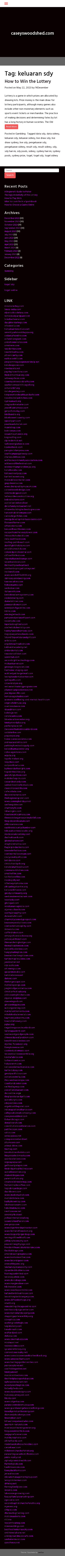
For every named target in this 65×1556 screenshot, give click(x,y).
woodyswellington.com (16, 1385)
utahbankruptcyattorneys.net (19, 568)
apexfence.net (12, 1542)
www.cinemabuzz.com (16, 1339)
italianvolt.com (12, 591)
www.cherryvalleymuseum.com (20, 486)
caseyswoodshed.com (15, 1116)
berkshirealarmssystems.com (19, 595)
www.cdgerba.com (14, 1401)
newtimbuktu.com (14, 352)
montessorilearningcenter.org (19, 1428)
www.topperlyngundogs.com (19, 1234)
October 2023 (11, 225)
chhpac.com (10, 1510)
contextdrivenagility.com (17, 926)
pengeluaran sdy (37, 143)
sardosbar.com (11, 588)
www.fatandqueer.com (16, 1260)
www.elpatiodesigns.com (17, 1392)
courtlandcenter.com (15, 1083)
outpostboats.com (14, 765)
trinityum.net (11, 1372)
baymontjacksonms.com (17, 1018)
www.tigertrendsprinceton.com (21, 1228)
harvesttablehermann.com (18, 513)
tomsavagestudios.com (16, 696)
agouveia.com (11, 1500)
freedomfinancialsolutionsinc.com (22, 1247)
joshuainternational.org (16, 1218)
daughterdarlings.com (15, 322)
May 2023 (9, 241)
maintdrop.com (12, 427)
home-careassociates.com (18, 739)
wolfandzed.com (13, 1333)
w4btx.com (10, 641)
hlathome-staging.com (16, 670)
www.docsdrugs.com (15, 1280)
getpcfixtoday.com (14, 411)
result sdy (31, 147)
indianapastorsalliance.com (18, 1110)
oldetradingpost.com (15, 493)
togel (29, 156)
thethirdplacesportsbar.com (19, 1378)
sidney (32, 151)
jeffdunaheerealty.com (16, 1241)
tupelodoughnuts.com (16, 624)
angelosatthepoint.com (16, 1106)
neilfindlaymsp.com (14, 1087)
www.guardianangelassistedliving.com (24, 1408)
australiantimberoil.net (16, 503)
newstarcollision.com (15, 654)
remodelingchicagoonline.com (20, 1306)
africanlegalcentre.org (16, 886)
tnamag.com (10, 1149)
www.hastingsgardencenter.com (21, 1362)
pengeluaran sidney (15, 147)
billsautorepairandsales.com (18, 1421)
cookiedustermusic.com (16, 1050)
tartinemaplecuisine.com (17, 959)
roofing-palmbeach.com (17, 542)
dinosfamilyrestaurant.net (17, 506)
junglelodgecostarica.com (18, 988)
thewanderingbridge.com (17, 942)
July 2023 (8, 234)
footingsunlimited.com (16, 1274)
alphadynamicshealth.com (17, 1460)
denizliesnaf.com (13, 1123)
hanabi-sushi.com (13, 1329)
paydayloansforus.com (16, 372)
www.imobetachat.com (16, 1195)
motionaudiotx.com (14, 1516)
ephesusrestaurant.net (16, 1382)
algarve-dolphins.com (15, 998)
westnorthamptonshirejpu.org (20, 467)
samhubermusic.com (14, 1539)
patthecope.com (13, 1129)
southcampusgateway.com (18, 454)
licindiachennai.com (14, 319)
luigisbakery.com (13, 1326)
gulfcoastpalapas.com (15, 1165)
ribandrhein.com (12, 709)
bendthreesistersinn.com (17, 1041)
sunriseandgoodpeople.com (19, 1034)
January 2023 (10, 254)
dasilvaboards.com (14, 837)
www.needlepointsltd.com (18, 1290)
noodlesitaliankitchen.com (18, 398)
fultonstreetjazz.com (15, 473)
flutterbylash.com (13, 1464)
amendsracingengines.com (18, 1254)
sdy (54, 147)
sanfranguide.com (13, 805)
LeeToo (41, 1552)
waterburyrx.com (13, 1100)
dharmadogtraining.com (16, 1513)
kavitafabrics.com (13, 1057)
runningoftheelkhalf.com (17, 1237)
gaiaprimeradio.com (14, 972)
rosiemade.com (12, 621)
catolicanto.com (13, 716)
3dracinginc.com (12, 811)
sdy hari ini (10, 151)
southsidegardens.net (15, 1369)
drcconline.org (12, 1093)
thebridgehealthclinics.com (18, 1169)
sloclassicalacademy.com (17, 834)
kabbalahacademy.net (15, 647)
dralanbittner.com (13, 601)
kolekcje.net (11, 713)
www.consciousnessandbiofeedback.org (25, 1355)
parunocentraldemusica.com (19, 1405)
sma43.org (9, 1303)
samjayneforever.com (15, 1434)
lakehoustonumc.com (15, 1205)
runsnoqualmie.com (14, 1277)
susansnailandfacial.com (16, 1221)
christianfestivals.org (15, 991)
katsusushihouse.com (15, 890)
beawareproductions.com (17, 923)
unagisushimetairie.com (16, 404)
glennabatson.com (14, 841)
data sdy (40, 134)
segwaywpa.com (13, 1162)
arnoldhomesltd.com (15, 549)
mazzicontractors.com (16, 1375)
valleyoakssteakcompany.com (20, 1113)
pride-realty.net (12, 1457)
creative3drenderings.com (18, 1182)
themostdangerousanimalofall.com (22, 818)
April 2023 (9, 244)
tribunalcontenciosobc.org (18, 831)
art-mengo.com (12, 968)
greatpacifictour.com (15, 1073)
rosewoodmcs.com (14, 1346)
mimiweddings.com (14, 1526)
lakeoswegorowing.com (17, 1493)
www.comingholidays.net (17, 801)
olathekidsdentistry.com (17, 627)
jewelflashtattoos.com (16, 408)
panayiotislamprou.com (16, 450)
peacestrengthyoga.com (17, 1244)
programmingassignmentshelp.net (21, 362)
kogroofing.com (12, 437)
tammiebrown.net (13, 975)
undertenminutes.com (15, 342)
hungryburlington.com (15, 952)
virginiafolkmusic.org (15, 703)
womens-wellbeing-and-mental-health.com (27, 700)
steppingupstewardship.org (18, 1316)
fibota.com (10, 1398)
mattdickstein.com (14, 1198)
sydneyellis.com (12, 680)
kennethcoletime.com (16, 949)
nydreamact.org (12, 401)
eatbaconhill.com (13, 358)
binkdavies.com (12, 860)
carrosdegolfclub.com (15, 516)
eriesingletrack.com (14, 614)
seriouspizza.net (12, 1136)
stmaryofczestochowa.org (18, 936)
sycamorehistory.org (15, 1349)
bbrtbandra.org (12, 414)
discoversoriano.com (15, 795)
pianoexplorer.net (13, 1365)
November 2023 (12, 221)
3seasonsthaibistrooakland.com (20, 729)
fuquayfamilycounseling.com (19, 1497)
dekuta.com (10, 1336)
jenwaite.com (11, 1474)
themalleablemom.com (16, 946)
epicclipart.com (12, 421)
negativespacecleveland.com (19, 1028)
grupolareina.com (13, 483)
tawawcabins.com (13, 581)
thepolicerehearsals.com (17, 821)
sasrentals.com (12, 657)
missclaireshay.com (14, 306)
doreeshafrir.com (13, 916)
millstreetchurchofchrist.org (19, 1451)
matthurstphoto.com (15, 1437)
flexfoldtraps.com (13, 1251)
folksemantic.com (13, 585)
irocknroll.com (11, 572)
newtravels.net (12, 368)
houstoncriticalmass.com (17, 814)
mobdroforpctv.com (15, 778)
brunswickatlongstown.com (18, 955)
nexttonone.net (12, 1211)
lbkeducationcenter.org (16, 719)
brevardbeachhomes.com (17, 529)
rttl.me (8, 1519)
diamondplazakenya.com (17, 1415)
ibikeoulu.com (11, 929)
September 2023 (12, 228)
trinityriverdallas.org (14, 723)
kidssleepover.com (14, 365)
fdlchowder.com (13, 1287)
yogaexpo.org (11, 736)
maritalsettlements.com (16, 1011)
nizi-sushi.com (11, 965)
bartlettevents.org (14, 477)
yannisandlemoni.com (15, 604)
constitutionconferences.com (20, 1126)
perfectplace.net (13, 726)
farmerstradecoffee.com (17, 1185)
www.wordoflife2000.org (17, 575)
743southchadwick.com (16, 536)
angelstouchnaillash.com (17, 644)
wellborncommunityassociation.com (23, 460)
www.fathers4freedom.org (18, 1231)
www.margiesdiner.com (16, 1283)
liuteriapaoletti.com (15, 1031)
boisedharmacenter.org (16, 749)
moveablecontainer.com (17, 480)
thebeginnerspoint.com (16, 798)
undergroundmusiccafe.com (18, 1536)
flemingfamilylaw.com (15, 1487)
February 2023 (11, 251)
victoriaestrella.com (14, 1077)
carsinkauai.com (12, 1447)
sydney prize (18, 156)
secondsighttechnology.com (19, 660)
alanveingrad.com (13, 1001)
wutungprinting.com (15, 1008)
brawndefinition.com (15, 850)
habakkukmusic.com (14, 1208)
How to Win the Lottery (28, 81)
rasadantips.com (12, 349)
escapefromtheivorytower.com (20, 532)
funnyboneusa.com (14, 1047)
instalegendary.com (14, 391)
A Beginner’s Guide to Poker (17, 192)
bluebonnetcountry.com (17, 417)
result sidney (44, 147)
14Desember (41, 88)
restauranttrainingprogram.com (20, 686)
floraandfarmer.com (14, 522)
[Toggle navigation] (6, 3)
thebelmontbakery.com (16, 375)
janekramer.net (12, 962)
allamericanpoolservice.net (18, 690)
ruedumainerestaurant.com (18, 896)
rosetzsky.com (12, 900)
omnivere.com (11, 345)
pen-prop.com (11, 1224)
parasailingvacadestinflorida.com (21, 1454)
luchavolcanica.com (14, 1060)
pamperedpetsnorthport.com (19, 618)
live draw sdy (43, 138)
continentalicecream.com (17, 854)
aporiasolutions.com (15, 1159)
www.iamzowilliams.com (17, 1359)
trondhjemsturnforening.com (19, 1411)
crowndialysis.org (13, 683)
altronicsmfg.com (13, 355)
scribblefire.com (12, 732)
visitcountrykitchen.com (17, 995)
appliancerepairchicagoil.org (19, 385)
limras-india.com (12, 309)
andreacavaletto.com (15, 742)
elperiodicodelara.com (16, 313)
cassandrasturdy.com (15, 782)
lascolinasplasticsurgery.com (19, 1296)
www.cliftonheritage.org (17, 1300)
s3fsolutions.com (13, 526)
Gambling (20, 134)
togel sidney (51, 156)
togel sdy (38, 156)
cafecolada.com (12, 791)
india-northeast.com (15, 539)
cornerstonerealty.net (16, 1352)
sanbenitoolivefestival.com (18, 785)
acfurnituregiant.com (15, 339)
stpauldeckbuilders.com (16, 1270)
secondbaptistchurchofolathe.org (22, 1503)
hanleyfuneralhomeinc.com (18, 631)
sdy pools (22, 151)
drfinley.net (10, 1483)
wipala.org (9, 755)
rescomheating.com (14, 1523)
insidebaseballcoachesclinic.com (21, 1444)
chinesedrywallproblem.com (19, 1037)
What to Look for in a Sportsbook (20, 201)
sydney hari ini (44, 151)
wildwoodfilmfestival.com (18, 463)
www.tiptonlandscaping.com (19, 1313)
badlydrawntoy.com (14, 1201)
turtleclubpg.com (13, 1070)
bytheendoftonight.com (17, 768)
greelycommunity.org (15, 893)
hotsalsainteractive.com (17, 329)
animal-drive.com (13, 1146)
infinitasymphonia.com (16, 883)
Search (10, 175)
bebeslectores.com (14, 499)
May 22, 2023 (23, 88)
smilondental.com (13, 650)
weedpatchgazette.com (17, 608)
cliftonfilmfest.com (14, 555)
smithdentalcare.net (14, 1533)
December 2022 (11, 257)
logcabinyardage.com (15, 1188)
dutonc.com (10, 978)
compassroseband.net (15, 1139)
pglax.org (9, 1024)
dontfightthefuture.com (17, 545)
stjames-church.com (14, 909)
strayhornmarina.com (15, 844)
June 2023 (9, 238)
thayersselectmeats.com (17, 1155)
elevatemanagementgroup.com (21, 1477)
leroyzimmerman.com (15, 1480)
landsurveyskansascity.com (18, 1267)
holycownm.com (13, 1064)
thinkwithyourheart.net (16, 565)
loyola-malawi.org (13, 759)
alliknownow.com (13, 824)
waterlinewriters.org (15, 1172)
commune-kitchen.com (16, 870)
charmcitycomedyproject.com (20, 919)
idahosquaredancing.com (17, 578)
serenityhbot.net (13, 1214)
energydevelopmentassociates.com (23, 519)
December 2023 (11, 218)
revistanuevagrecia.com (16, 906)
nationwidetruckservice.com (19, 1067)
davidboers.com (12, 1192)
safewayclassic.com (14, 378)
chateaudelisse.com (14, 457)
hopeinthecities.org (14, 772)
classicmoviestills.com (15, 788)
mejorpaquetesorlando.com (19, 634)
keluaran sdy (11, 138)
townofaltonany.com (15, 1021)
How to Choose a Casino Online (19, 205)
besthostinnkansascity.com (18, 1529)
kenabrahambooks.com (16, 867)
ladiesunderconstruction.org (19, 496)
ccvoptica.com (12, 1319)
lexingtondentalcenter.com (18, 677)
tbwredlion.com (12, 1418)
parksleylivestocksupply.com (19, 745)
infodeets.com (12, 326)
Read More (11, 127)
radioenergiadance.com (16, 444)
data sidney (53, 134)
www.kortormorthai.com (17, 1257)
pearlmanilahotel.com (15, 424)
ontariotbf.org (12, 388)
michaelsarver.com (14, 663)
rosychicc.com (11, 762)
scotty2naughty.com (15, 913)
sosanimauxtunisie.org (15, 434)
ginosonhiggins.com (14, 1005)
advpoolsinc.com (13, 1103)
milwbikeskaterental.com (17, 1014)
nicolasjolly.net (12, 880)
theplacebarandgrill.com (17, 1096)
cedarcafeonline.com (15, 336)
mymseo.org (10, 1506)
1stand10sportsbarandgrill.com (20, 637)
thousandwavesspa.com (16, 1080)
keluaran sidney (27, 138)
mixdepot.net (11, 1342)
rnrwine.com (10, 1490)
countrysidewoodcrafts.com (19, 381)
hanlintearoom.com (14, 1467)
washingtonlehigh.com (16, 1323)
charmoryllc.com (13, 808)
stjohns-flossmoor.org (15, 1044)
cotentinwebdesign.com (17, 490)
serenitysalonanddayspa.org (18, 332)
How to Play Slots (12, 198)
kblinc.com (10, 611)
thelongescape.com (14, 982)
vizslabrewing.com (14, 598)
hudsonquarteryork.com (16, 1395)
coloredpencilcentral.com (18, 552)
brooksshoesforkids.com (17, 1152)
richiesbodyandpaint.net (17, 316)
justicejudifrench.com (15, 939)
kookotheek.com (13, 447)
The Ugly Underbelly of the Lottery (21, 195)
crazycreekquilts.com (15, 857)
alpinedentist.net (13, 440)
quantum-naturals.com (16, 1424)
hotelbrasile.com (13, 470)
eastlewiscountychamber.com (20, 827)
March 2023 (9, 248)
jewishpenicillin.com (14, 693)
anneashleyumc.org (14, 1264)
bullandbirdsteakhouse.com (18, 1293)
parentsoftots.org (13, 1178)
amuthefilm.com (12, 873)
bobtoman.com (12, 431)
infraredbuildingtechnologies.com (22, 509)
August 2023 (10, 231)
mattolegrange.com (14, 985)
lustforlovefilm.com (14, 877)
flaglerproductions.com (16, 847)
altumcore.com (12, 1142)
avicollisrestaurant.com (16, 1090)
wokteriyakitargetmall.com (18, 673)
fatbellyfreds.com (13, 1388)
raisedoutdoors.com (15, 562)
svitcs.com (9, 1132)
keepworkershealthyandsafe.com (21, 395)
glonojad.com (11, 903)
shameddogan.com (14, 1175)
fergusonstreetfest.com (16, 1431)
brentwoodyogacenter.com (19, 1310)
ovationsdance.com (14, 706)
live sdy (24, 143)
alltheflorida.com (13, 1441)
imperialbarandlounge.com (18, 559)
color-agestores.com (15, 752)
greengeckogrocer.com (16, 667)
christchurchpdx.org (14, 864)
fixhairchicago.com (14, 1119)
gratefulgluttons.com (15, 775)
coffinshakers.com (13, 932)
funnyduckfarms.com (15, 1470)
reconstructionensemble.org (19, 1054)
